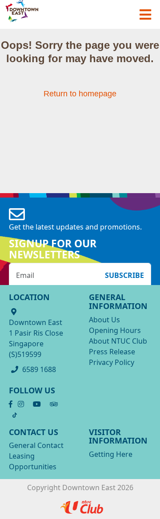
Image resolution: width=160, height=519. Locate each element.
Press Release (112, 352)
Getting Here (110, 454)
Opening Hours (115, 330)
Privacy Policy (111, 362)
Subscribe (124, 275)
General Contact (36, 445)
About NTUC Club (118, 341)
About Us (104, 320)
